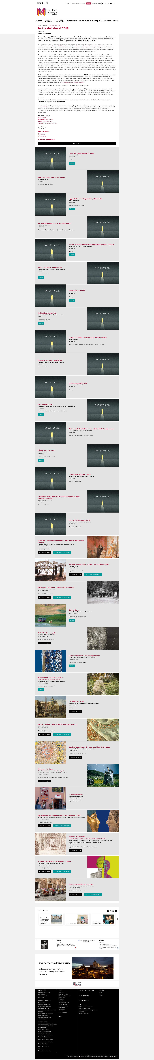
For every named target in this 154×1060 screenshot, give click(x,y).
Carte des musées (63, 994)
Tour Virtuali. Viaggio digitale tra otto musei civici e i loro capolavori (45, 920)
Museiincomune (45, 121)
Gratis (72, 163)
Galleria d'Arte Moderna (44, 1031)
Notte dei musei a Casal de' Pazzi (81, 153)
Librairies (61, 1010)
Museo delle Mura (43, 1015)
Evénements (84, 21)
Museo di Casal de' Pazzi (44, 1017)
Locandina (43, 136)
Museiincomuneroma (47, 123)
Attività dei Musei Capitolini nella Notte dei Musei (88, 337)
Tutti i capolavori (86, 991)
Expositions (72, 21)
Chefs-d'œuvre (48, 21)
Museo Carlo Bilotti (43, 1043)
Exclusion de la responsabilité (92, 1056)
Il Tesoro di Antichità (77, 837)
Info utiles (61, 992)
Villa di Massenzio (43, 1019)
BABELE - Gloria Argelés (47, 633)
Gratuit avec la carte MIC (62, 552)
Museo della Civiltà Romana (45, 1013)
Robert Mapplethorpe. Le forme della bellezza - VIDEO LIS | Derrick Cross (66, 945)
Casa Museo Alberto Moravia (45, 1042)
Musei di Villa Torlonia (44, 1036)
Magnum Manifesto (45, 769)
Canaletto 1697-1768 (76, 701)
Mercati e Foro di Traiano (44, 1006)
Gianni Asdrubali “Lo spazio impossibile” (84, 656)
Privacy (82, 1056)
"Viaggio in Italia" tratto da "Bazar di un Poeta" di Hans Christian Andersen (59, 497)
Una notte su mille (45, 404)
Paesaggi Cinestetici (77, 290)
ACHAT (89, 3)
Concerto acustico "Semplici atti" (51, 360)
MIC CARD (61, 999)
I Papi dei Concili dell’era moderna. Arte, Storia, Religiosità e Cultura (61, 541)
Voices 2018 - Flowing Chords (80, 474)
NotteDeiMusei (45, 119)
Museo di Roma (42, 1027)
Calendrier (106, 21)
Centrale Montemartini (44, 1004)
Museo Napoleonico (43, 1029)
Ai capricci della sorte (46, 450)
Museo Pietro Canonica (44, 1033)
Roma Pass (61, 1000)
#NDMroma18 (42, 117)
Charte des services (43, 996)
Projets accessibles (83, 1013)
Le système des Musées (44, 992)
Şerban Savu (74, 610)
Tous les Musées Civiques (77, 3)
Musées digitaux (60, 21)
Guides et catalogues (64, 1006)
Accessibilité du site (108, 1056)
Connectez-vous (96, 3)
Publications (41, 994)
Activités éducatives (64, 1002)
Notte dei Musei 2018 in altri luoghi (51, 178)
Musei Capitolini (42, 1002)
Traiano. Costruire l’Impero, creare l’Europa (54, 861)
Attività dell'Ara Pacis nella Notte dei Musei (54, 223)
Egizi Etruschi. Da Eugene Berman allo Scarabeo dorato (59, 816)
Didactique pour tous (84, 1008)
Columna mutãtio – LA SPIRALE (81, 884)
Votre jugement (63, 1012)
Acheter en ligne (44, 552)
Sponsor (101, 995)
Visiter (115, 21)
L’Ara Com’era (44, 107)
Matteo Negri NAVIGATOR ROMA (50, 678)
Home (39, 25)
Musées (39, 21)
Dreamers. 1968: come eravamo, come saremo (56, 587)
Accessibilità (62, 1009)
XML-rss (116, 1056)
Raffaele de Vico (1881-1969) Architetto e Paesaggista (89, 564)
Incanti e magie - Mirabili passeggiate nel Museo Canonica (91, 244)
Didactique (95, 21)
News (100, 992)
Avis (100, 993)
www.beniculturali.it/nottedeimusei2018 (72, 82)
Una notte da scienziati (78, 383)
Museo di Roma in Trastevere (45, 1035)
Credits (101, 1056)
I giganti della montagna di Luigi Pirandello (85, 199)
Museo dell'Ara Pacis (43, 1008)
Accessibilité (62, 1007)
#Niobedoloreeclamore (47, 313)
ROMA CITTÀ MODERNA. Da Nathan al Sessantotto (57, 724)
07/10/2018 (108, 945)
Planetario (41, 1048)
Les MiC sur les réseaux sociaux (96, 922)
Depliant (42, 134)
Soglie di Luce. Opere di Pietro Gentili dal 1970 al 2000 (89, 747)
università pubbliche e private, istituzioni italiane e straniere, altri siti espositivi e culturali (77, 46)
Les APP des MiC (70, 923)
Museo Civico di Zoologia (44, 1050)
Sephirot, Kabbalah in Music (79, 520)
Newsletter (41, 997)
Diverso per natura (76, 794)
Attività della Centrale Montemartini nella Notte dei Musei (91, 429)
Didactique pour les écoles (86, 1006)
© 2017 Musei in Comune (72, 1056)
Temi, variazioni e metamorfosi (50, 267)
